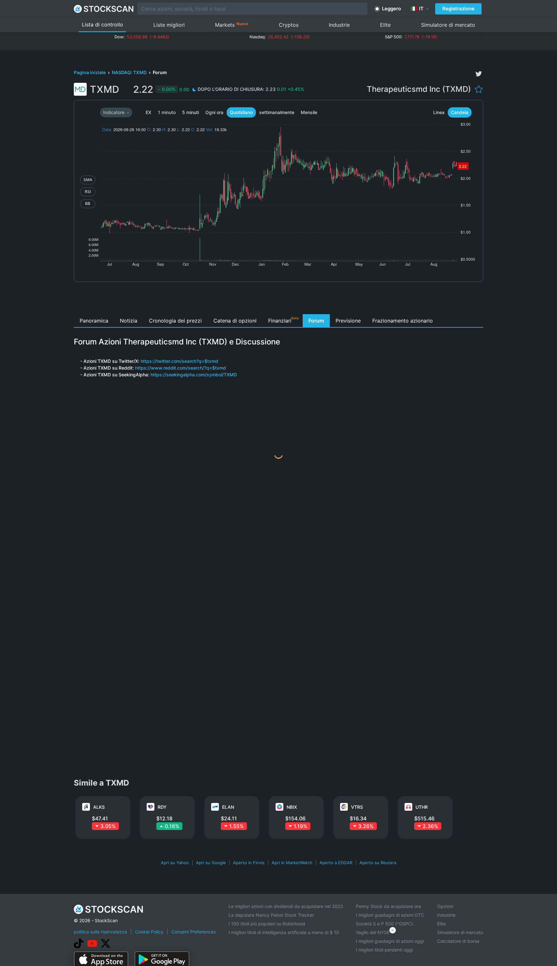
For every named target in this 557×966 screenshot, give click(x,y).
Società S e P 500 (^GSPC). (385, 923)
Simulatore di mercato (448, 25)
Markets (231, 24)
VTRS (357, 807)
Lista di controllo (102, 24)
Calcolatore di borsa (458, 941)
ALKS (99, 807)
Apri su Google (211, 862)
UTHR (421, 807)
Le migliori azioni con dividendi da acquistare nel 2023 (286, 906)
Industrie (339, 25)
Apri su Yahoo (175, 862)
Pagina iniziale (90, 72)
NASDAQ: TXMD (130, 72)
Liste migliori (169, 25)
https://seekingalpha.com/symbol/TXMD (194, 374)
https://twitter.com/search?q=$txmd (179, 361)
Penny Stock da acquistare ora (388, 906)
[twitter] (478, 73)
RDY (162, 807)
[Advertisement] (278, 299)
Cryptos (288, 25)
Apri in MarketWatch (292, 862)
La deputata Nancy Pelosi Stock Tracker (271, 915)
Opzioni (445, 906)
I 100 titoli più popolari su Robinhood (267, 923)
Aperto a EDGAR (335, 862)
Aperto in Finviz (249, 862)
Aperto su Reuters (377, 862)
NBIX (292, 807)
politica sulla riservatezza (100, 931)
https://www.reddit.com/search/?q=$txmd (180, 368)
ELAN (228, 807)
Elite (385, 25)
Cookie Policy (149, 931)
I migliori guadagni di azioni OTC (390, 915)
